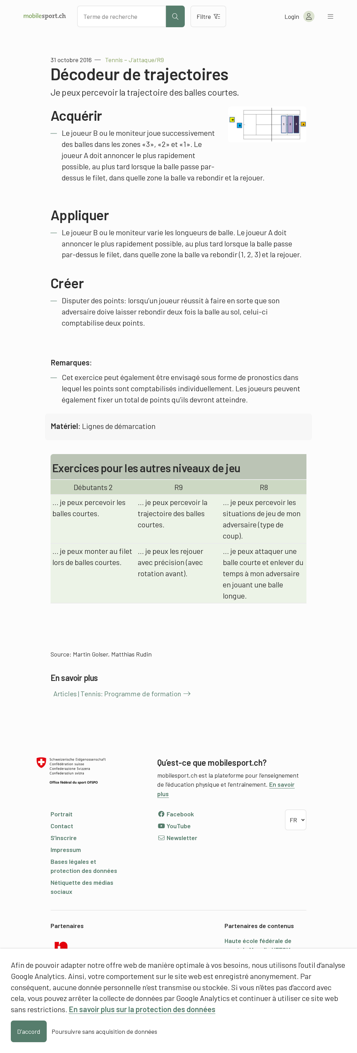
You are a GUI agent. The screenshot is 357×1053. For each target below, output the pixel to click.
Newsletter (181, 837)
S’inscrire (64, 837)
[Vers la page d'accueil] (45, 16)
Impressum (66, 849)
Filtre (204, 16)
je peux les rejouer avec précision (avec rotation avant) (170, 562)
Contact (62, 826)
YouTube (178, 826)
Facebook (179, 814)
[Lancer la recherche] (175, 16)
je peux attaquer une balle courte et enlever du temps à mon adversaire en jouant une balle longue (263, 573)
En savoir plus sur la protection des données (142, 1009)
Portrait (62, 814)
